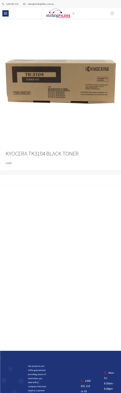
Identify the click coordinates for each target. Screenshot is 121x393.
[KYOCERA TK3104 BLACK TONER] (60, 81)
